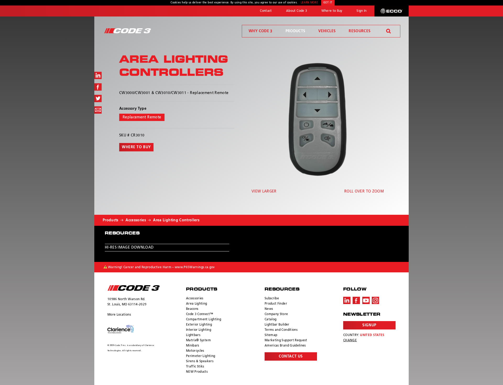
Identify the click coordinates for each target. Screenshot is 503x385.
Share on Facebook (98, 87)
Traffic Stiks (195, 366)
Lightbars (193, 335)
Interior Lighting (198, 330)
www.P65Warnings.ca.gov (195, 267)
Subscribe (272, 298)
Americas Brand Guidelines (285, 345)
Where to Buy (331, 11)
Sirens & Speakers (200, 361)
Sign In (362, 11)
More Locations (119, 314)
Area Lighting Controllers (176, 220)
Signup (369, 325)
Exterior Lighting (199, 324)
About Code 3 (296, 11)
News (269, 309)
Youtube (366, 300)
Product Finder (276, 303)
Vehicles (327, 31)
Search (388, 31)
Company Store (276, 314)
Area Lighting (196, 303)
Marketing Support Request (286, 340)
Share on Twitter (98, 98)
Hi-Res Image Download (129, 247)
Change (350, 340)
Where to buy (136, 147)
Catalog (270, 319)
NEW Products (197, 371)
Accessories (135, 220)
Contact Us (291, 356)
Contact (266, 11)
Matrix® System (198, 340)
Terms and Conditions (281, 330)
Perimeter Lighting (200, 356)
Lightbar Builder (277, 324)
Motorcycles (195, 351)
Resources (359, 31)
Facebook (356, 300)
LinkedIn (347, 300)
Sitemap (271, 335)
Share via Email (98, 110)
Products (295, 31)
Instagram (375, 300)
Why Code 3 (260, 31)
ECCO (391, 11)
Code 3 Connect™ (199, 314)
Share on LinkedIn (98, 75)
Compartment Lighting (203, 319)
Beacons (192, 309)
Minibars (192, 345)
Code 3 (127, 31)
